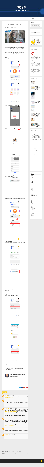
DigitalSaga (7, 434)
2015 (32, 165)
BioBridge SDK (33, 180)
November (34, 148)
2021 (32, 159)
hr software (9, 431)
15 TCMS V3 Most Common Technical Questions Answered (35, 97)
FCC (31, 183)
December (34, 134)
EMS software (20, 403)
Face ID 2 (32, 185)
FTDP (31, 184)
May (33, 154)
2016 (32, 164)
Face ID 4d (32, 187)
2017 (32, 163)
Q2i (31, 197)
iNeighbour (32, 215)
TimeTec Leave (33, 209)
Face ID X (32, 189)
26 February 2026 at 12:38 (13, 408)
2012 (32, 168)
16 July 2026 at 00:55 (13, 419)
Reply (5, 398)
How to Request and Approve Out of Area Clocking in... (36, 141)
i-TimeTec (32, 213)
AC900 (32, 176)
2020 (32, 160)
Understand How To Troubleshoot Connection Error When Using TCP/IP (35, 88)
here (39, 44)
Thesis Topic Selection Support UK (9, 436)
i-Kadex (32, 212)
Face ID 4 (32, 186)
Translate (37, 33)
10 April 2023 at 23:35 (11, 395)
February (34, 157)
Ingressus (32, 193)
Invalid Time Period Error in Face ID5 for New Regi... (36, 138)
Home (15, 453)
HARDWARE (8, 18)
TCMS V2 (32, 205)
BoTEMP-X (32, 181)
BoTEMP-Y (32, 182)
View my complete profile (34, 75)
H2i (31, 191)
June (33, 153)
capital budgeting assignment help (11, 411)
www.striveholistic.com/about (9, 397)
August (34, 151)
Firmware (32, 190)
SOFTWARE (3, 18)
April (33, 155)
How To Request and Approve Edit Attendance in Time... (36, 143)
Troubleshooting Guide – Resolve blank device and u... (36, 136)
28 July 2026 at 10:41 (12, 434)
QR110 (32, 199)
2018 (32, 162)
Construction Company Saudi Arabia (10, 425)
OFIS (31, 196)
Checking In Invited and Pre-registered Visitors (36, 145)
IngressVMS (32, 192)
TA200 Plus (32, 204)
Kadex (32, 194)
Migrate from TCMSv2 (34, 195)
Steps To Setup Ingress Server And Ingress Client (37, 93)
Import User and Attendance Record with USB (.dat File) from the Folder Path (35, 83)
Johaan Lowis (7, 401)
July (33, 152)
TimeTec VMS (33, 211)
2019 (32, 161)
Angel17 (6, 395)
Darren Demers (7, 419)
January (34, 158)
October (34, 149)
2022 (32, 133)
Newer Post (3, 453)
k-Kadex (32, 216)
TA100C (32, 203)
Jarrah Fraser (7, 408)
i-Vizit (31, 214)
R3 (31, 202)
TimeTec (32, 207)
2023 (32, 132)
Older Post (26, 453)
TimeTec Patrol (33, 210)
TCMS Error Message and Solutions (37, 106)
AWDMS (32, 177)
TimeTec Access (33, 208)
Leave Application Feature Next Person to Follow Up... (36, 147)
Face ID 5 (32, 188)
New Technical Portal (15, 18)
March (33, 156)
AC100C (32, 175)
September (34, 150)
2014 (32, 166)
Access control (33, 178)
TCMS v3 (32, 206)
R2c (31, 201)
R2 (31, 200)
